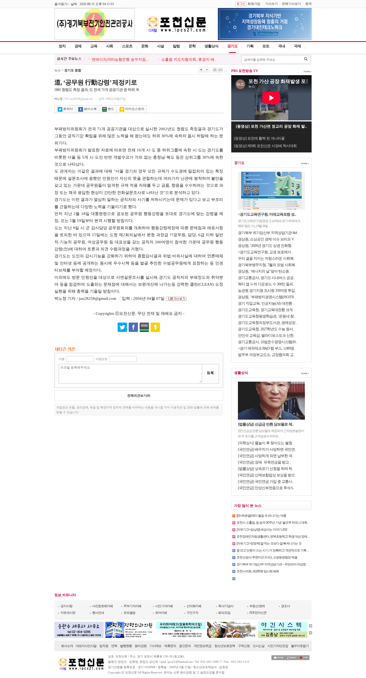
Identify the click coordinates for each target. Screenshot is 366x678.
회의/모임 (224, 613)
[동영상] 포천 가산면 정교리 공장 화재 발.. (271, 126)
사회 (109, 46)
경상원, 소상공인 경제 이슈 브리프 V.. (266, 239)
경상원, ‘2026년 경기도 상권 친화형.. (265, 246)
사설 (160, 46)
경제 (77, 46)
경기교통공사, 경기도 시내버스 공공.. (266, 278)
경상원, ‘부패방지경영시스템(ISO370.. (266, 297)
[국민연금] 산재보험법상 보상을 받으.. (267, 475)
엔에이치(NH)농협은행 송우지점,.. (120, 60)
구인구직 (192, 613)
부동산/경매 (257, 606)
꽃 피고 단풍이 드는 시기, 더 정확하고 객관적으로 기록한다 (274, 550)
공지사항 (66, 606)
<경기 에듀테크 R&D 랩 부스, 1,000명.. (267, 348)
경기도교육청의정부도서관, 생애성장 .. (268, 323)
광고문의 (185, 646)
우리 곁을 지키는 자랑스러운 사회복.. (266, 258)
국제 (297, 46)
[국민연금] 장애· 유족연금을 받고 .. (264, 462)
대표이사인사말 (86, 646)
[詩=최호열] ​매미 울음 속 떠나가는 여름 (261, 516)
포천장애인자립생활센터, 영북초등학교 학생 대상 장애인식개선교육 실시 (284, 536)
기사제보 (155, 646)
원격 (308, 4)
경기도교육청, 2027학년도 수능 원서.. (266, 329)
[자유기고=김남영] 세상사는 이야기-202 (262, 529)
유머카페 (161, 613)
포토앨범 (129, 613)
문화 (144, 46)
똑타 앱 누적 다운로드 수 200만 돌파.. (266, 284)
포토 (265, 46)
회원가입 (254, 4)
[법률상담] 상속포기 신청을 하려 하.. (266, 469)
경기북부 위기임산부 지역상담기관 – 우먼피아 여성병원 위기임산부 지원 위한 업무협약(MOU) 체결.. (301, 564)
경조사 (285, 606)
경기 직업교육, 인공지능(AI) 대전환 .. (266, 303)
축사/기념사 (225, 606)
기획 (250, 46)
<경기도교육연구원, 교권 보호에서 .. (265, 252)
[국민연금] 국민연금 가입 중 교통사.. (266, 482)
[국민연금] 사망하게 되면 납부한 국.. (266, 456)
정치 (62, 46)
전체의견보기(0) (138, 395)
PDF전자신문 (258, 613)
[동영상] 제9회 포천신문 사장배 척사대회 (265, 146)
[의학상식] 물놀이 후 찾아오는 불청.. (266, 443)
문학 (192, 46)
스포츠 (127, 46)
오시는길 (258, 646)
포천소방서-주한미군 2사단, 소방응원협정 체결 (267, 557)
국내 (281, 46)
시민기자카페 (164, 606)
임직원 (103, 646)
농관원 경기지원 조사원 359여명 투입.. (267, 291)
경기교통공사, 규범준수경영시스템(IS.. (267, 342)
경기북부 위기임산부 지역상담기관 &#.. (268, 233)
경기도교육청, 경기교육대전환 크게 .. (266, 310)
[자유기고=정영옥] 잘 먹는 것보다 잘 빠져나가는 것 (269, 543)
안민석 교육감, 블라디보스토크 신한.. (266, 336)
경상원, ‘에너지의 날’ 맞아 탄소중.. (264, 271)
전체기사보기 (291, 4)
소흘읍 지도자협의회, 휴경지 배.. (188, 60)
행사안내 (98, 613)
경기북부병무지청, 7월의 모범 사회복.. (267, 265)
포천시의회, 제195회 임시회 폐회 (258, 571)
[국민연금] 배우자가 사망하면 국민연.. (267, 449)
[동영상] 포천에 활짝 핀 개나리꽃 (259, 138)
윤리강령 (141, 646)
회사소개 (67, 646)
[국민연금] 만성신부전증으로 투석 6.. (266, 488)
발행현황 (126, 646)
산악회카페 (193, 606)
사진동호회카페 (102, 606)
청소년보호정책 (224, 646)
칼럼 (176, 46)
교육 (93, 46)
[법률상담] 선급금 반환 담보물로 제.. (266, 424)
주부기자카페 (132, 606)
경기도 (232, 46)
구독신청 (244, 646)
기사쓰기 (271, 4)
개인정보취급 (202, 646)
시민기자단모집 (277, 646)
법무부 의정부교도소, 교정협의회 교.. (266, 355)
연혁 (114, 646)
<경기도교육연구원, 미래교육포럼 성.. (267, 214)
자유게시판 (68, 613)
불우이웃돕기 (300, 646)
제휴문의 (170, 646)
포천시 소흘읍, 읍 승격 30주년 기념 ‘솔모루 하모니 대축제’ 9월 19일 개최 (283, 522)
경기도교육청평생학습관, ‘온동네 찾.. (266, 316)
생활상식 (211, 46)
